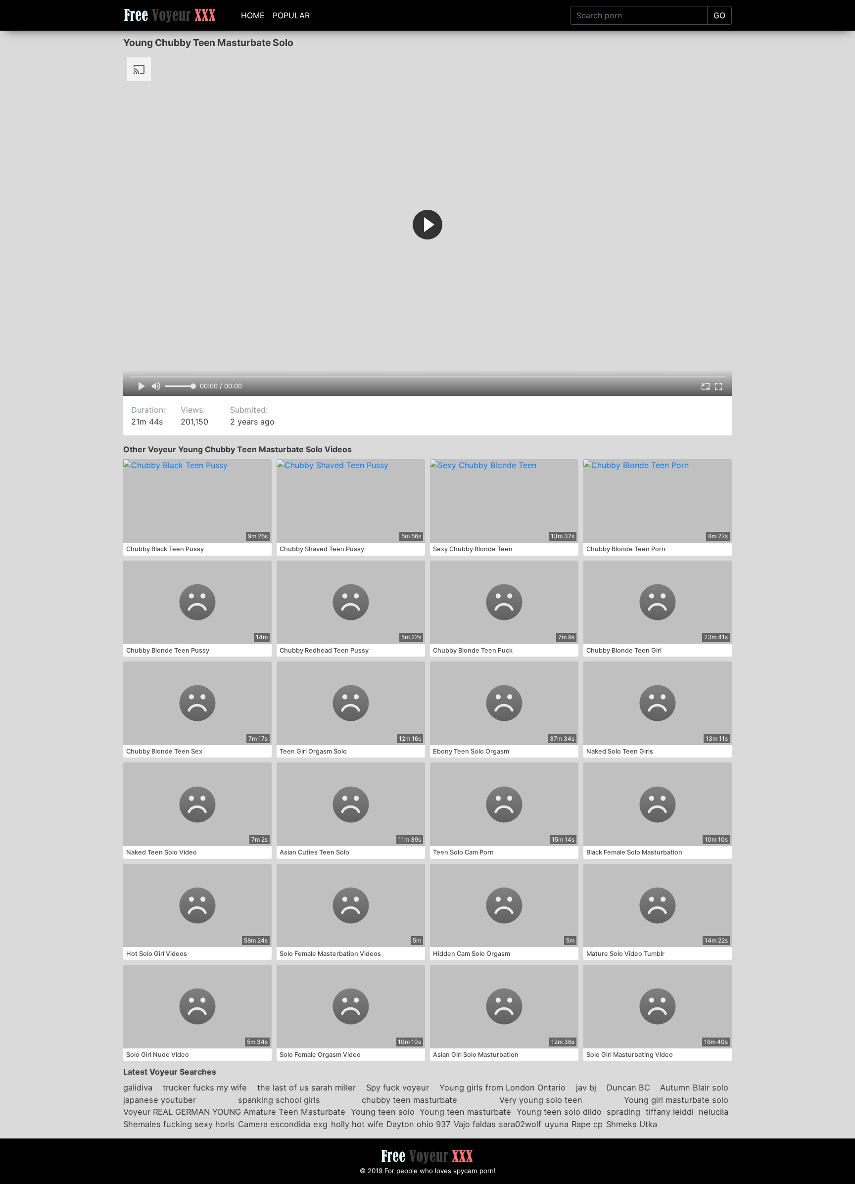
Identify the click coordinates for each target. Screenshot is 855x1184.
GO (719, 15)
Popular (291, 15)
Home (253, 15)
